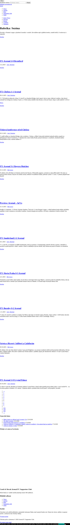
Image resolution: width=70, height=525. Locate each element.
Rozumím (61, 524)
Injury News (6, 18)
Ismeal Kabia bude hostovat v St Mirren (14, 422)
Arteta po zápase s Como (10, 425)
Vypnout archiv (4, 516)
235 (4, 411)
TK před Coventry (8, 421)
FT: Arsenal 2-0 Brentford (11, 61)
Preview (5, 19)
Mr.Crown (10, 170)
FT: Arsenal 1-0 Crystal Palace (13, 380)
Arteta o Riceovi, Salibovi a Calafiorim (17, 343)
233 (4, 408)
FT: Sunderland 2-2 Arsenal (12, 238)
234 (4, 409)
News (5, 9)
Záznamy (5, 24)
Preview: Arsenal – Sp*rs (11, 203)
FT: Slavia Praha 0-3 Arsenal (12, 273)
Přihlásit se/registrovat (6, 4)
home (1, 6)
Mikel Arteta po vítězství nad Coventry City (15, 419)
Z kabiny (5, 22)
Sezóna (5, 10)
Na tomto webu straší (5, 522)
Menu (2, 1)
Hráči (4, 15)
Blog (4, 12)
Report (5, 21)
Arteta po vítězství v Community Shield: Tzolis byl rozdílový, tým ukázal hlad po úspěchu (27, 424)
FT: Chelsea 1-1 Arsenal (10, 92)
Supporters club (7, 13)
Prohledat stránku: (5, 2)
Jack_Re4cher (10, 64)
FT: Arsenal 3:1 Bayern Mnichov (14, 166)
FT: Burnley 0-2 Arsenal (10, 308)
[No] (65, 524)
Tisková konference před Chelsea (14, 130)
